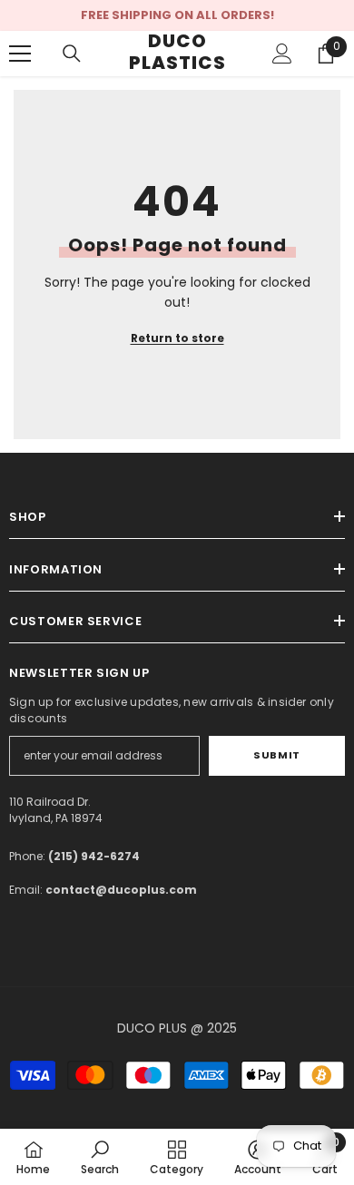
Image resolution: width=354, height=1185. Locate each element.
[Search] (72, 53)
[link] (100, 1156)
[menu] (20, 53)
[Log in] (282, 54)
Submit (276, 755)
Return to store (177, 338)
